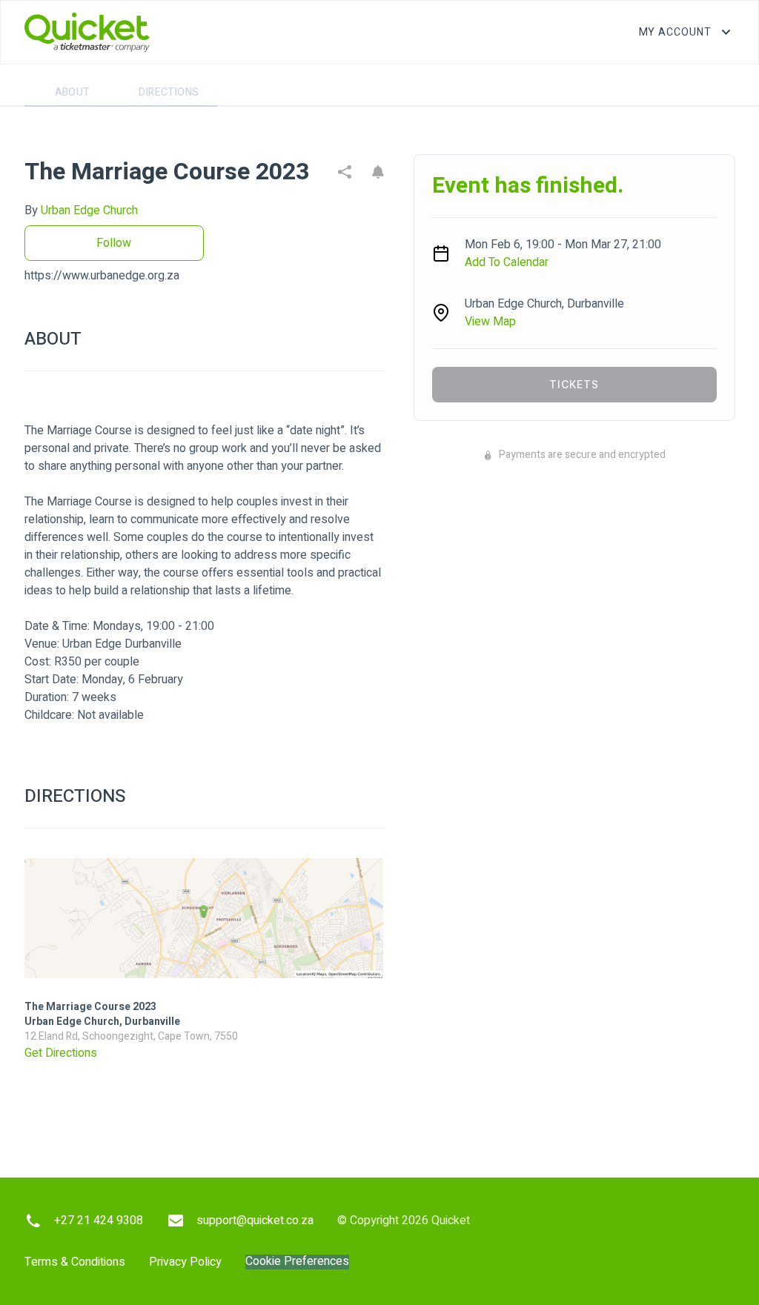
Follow (113, 243)
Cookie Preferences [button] (297, 1262)
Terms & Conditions (74, 1262)
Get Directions (60, 1053)
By (81, 210)
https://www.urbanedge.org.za (101, 276)
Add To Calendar (506, 262)
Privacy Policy (185, 1262)
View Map (490, 322)
